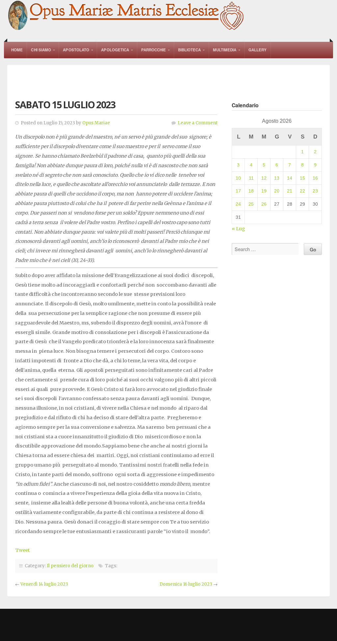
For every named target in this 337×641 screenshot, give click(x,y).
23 (315, 190)
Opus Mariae (96, 123)
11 (251, 178)
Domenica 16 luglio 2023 (186, 584)
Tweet (22, 550)
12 (264, 178)
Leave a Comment (198, 123)
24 (238, 204)
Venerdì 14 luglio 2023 (44, 584)
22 (302, 190)
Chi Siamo (41, 50)
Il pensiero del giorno (70, 566)
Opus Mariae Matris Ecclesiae (126, 16)
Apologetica (115, 50)
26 (264, 204)
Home (17, 50)
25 (251, 204)
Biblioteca (189, 50)
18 (251, 190)
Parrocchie (153, 50)
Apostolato (76, 50)
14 (289, 178)
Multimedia (225, 50)
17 (238, 190)
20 (276, 190)
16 (315, 178)
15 (302, 178)
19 (264, 190)
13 (276, 178)
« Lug (238, 229)
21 (289, 190)
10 (238, 178)
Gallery (257, 50)
